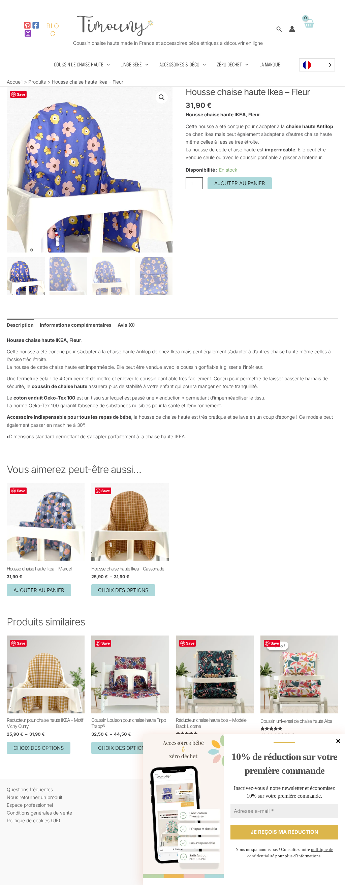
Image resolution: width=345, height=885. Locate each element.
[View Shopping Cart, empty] (309, 29)
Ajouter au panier (239, 183)
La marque (269, 64)
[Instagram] (28, 33)
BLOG (52, 30)
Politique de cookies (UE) (33, 820)
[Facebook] (35, 25)
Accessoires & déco (179, 64)
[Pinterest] (27, 25)
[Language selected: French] (317, 64)
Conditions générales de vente (39, 813)
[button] (279, 29)
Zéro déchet (229, 64)
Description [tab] (20, 325)
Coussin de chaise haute (78, 64)
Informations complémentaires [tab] (76, 325)
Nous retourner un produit (34, 797)
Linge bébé (131, 64)
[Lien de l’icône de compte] (292, 29)
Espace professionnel (30, 805)
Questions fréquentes (30, 789)
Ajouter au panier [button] (38, 590)
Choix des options (123, 590)
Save (21, 94)
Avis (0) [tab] (126, 325)
